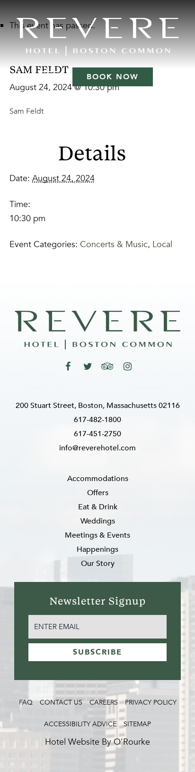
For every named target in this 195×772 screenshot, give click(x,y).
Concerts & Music (114, 244)
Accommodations (97, 478)
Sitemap (137, 724)
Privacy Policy (151, 702)
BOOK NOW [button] (113, 77)
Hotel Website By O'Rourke (97, 742)
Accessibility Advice (80, 724)
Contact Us (61, 702)
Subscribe (97, 652)
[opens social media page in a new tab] (68, 366)
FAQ (26, 702)
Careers (103, 702)
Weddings (97, 521)
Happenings (97, 549)
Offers (97, 493)
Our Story (98, 563)
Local (162, 244)
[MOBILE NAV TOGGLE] (50, 76)
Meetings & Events (97, 535)
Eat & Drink (97, 507)
